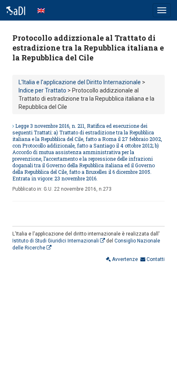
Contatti (155, 259)
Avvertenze (124, 259)
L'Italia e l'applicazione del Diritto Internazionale (80, 82)
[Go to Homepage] (15, 10)
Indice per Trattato (42, 90)
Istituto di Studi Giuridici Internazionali (56, 241)
